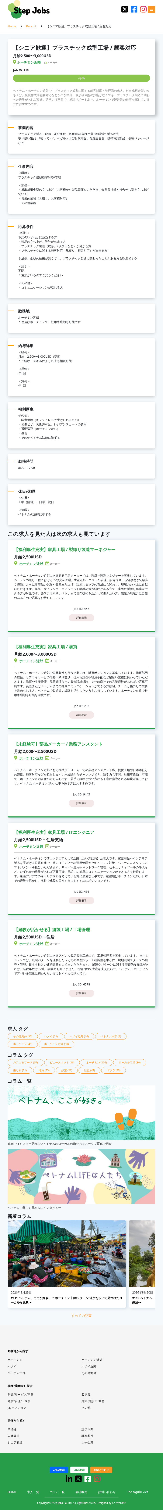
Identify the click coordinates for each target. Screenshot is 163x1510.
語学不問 (87, 1429)
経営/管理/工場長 (19, 1401)
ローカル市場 (130, 1062)
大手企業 (87, 1442)
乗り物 (20, 1070)
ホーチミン (22, 1044)
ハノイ (51, 1036)
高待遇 (12, 1429)
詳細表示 (81, 617)
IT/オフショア (17, 1408)
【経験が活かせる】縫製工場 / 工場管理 (52, 929)
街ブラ (113, 1070)
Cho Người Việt (137, 1492)
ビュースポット (62, 1062)
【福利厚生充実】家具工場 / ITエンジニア (54, 832)
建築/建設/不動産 (93, 1401)
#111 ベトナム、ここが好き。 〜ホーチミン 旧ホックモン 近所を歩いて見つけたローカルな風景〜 (66, 1300)
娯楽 (66, 1070)
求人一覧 (33, 1492)
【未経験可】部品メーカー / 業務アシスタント (58, 744)
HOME (12, 1492)
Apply (81, 78)
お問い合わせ (101, 1470)
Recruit (31, 26)
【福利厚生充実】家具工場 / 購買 (45, 647)
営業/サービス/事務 (21, 1394)
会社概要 (81, 1492)
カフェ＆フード (25, 1062)
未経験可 (14, 1436)
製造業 (86, 1394)
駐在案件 (87, 1436)
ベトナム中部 (111, 1036)
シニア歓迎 (15, 1442)
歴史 (89, 1070)
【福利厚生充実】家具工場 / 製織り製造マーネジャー (64, 549)
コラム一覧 (57, 1492)
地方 (44, 1070)
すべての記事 (81, 1315)
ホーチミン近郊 (56, 1044)
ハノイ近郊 (79, 1036)
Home (12, 26)
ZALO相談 (59, 1470)
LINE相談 (79, 1470)
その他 (86, 1408)
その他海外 (22, 1036)
